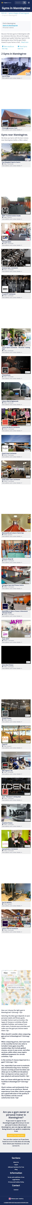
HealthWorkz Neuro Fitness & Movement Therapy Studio (15, 612)
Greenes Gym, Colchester (10, 268)
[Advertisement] (16, 94)
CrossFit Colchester (9, 294)
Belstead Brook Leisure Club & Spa (13, 533)
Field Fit (4, 744)
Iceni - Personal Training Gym (11, 797)
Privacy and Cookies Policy (16, 1182)
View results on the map (16, 987)
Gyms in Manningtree (10, 25)
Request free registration (16, 1135)
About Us (16, 1162)
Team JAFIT (5, 639)
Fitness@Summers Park (9, 128)
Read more (24, 42)
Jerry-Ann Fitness (7, 665)
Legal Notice (16, 1179)
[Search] (24, 2)
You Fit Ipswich (7, 902)
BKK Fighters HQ (7, 771)
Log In (16, 1164)
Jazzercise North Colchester (11, 427)
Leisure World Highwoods (10, 401)
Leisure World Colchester (10, 928)
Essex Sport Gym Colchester (11, 479)
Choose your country (17, 1198)
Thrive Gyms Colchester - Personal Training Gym (16, 348)
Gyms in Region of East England (19, 13)
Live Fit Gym (6, 76)
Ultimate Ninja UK (7, 559)
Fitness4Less (6, 375)
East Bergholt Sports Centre (11, 162)
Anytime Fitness (7, 823)
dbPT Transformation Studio (11, 216)
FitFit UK (4, 13)
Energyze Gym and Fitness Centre (13, 585)
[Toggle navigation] (29, 2)
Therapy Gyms (6, 242)
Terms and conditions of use (16, 1177)
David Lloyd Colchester (9, 453)
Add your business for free (16, 1167)
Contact (16, 1189)
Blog (16, 1169)
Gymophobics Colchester (10, 849)
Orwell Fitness (6, 718)
